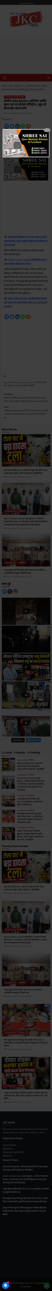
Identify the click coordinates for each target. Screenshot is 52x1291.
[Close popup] (47, 130)
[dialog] (26, 143)
